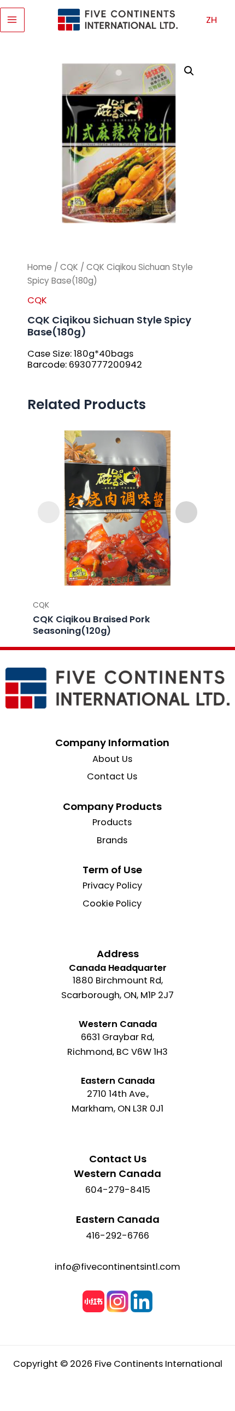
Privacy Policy (112, 885)
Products (112, 822)
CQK (69, 267)
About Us (112, 759)
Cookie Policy (112, 903)
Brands (112, 840)
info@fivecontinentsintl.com (117, 1266)
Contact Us (112, 776)
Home (39, 267)
